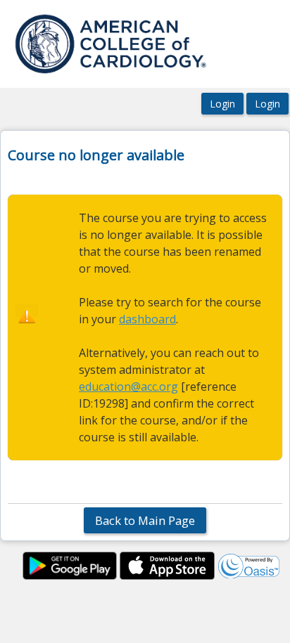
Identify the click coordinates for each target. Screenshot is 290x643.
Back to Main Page (145, 520)
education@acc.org (128, 386)
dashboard (147, 319)
